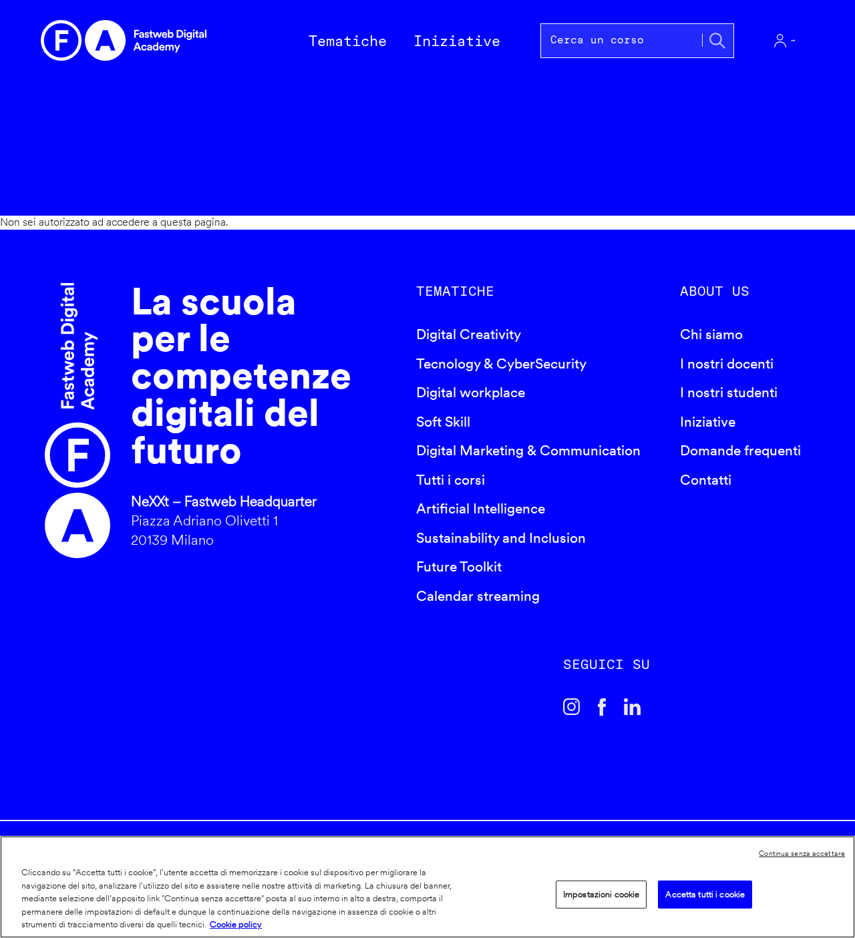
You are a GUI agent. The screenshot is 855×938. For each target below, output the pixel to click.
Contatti (705, 479)
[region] (427, 887)
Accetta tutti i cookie (705, 894)
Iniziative (707, 421)
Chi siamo (711, 334)
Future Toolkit (459, 566)
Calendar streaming (478, 596)
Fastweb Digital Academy (77, 420)
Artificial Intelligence (480, 508)
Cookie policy (236, 924)
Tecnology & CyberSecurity (501, 363)
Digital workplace (470, 392)
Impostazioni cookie (601, 894)
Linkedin (632, 707)
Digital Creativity (468, 334)
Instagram (571, 707)
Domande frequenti (740, 450)
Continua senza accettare (802, 853)
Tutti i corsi (450, 479)
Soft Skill (443, 421)
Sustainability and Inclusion (501, 537)
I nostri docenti (727, 363)
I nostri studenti (729, 392)
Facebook (602, 707)
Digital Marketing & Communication (528, 450)
